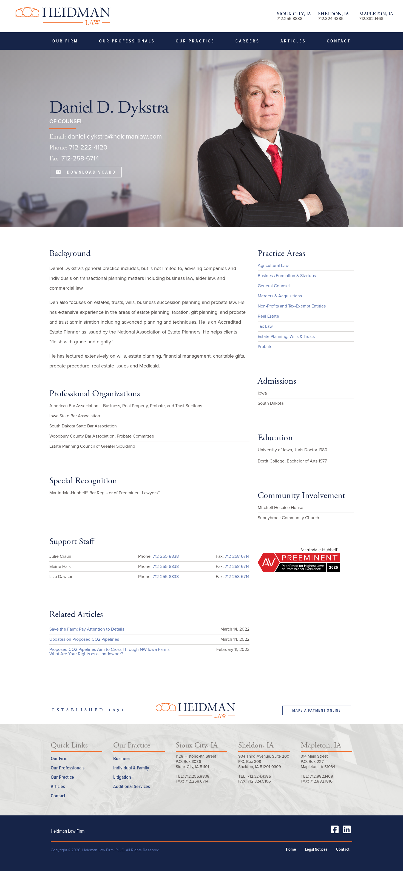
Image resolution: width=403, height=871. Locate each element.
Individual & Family (131, 767)
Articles (293, 41)
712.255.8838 (289, 18)
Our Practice (195, 41)
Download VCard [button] (88, 172)
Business (121, 758)
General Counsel (274, 286)
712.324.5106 (259, 781)
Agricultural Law (273, 265)
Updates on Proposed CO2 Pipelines (84, 639)
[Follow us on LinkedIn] (346, 831)
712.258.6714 (196, 781)
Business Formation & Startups (287, 275)
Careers (247, 41)
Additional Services (131, 786)
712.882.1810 (321, 781)
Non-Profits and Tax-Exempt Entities (292, 306)
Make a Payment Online (316, 710)
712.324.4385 (331, 18)
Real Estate (268, 316)
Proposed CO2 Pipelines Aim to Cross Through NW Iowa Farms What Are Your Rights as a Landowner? (109, 651)
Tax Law (265, 326)
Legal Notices (316, 849)
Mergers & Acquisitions (280, 296)
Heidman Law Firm (63, 16)
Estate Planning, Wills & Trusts (286, 336)
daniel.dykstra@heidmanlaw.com (115, 136)
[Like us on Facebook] (334, 831)
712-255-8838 (166, 556)
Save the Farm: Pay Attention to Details (86, 629)
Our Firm (65, 41)
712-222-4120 (88, 147)
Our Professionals (127, 41)
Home (291, 849)
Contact (339, 41)
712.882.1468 (371, 18)
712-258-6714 (80, 158)
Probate (265, 346)
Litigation (122, 777)
